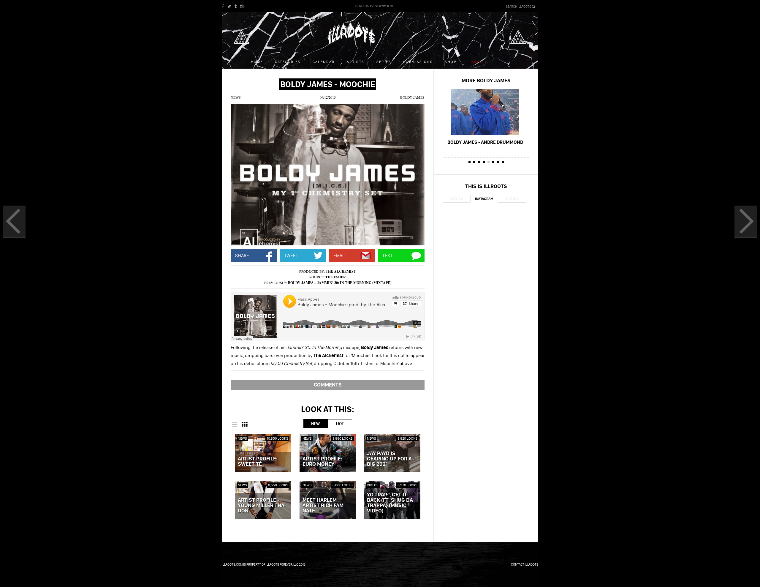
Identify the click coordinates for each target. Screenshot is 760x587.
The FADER (335, 277)
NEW (315, 423)
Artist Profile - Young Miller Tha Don (261, 505)
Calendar (324, 61)
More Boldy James (486, 80)
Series (383, 61)
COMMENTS (328, 384)
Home (257, 61)
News (236, 97)
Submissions (418, 61)
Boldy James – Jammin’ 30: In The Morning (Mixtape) (339, 282)
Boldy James (412, 97)
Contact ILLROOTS (524, 564)
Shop (451, 61)
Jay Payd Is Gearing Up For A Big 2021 (389, 459)
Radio (475, 61)
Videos (373, 485)
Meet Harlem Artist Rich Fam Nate (323, 505)
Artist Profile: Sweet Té (258, 461)
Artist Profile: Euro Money (322, 461)
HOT (340, 423)
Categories (288, 61)
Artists (356, 61)
